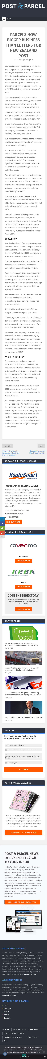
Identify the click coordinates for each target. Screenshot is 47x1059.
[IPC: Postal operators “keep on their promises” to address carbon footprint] (23, 637)
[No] (44, 1052)
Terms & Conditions (13, 1037)
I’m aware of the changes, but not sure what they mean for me (22, 757)
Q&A (6, 1041)
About (6, 1015)
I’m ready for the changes (16, 745)
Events (6, 1011)
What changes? (12, 763)
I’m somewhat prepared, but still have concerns (23, 750)
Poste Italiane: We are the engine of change (23, 717)
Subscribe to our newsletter (22, 902)
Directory (7, 1008)
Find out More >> (9, 995)
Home (6, 1005)
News (26, 60)
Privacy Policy (32, 1037)
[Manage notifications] (5, 1054)
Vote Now (23, 769)
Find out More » (30, 974)
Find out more (13, 522)
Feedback (34, 1029)
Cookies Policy (19, 1029)
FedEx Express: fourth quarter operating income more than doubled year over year (23, 694)
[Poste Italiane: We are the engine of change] (23, 712)
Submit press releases (14, 1033)
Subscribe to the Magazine (23, 833)
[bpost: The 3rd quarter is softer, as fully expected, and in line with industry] (23, 662)
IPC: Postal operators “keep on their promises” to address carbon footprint (21, 644)
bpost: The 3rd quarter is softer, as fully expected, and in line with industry (22, 669)
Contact (7, 1018)
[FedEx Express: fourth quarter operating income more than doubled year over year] (23, 687)
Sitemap (5, 1029)
